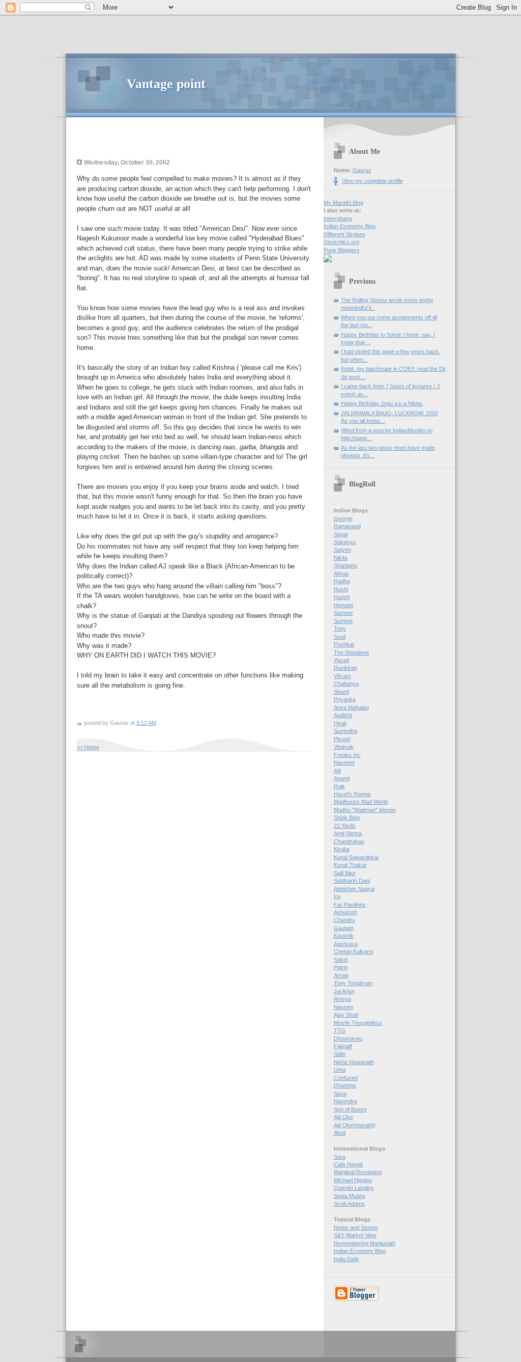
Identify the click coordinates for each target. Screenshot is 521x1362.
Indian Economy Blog (349, 226)
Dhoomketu (348, 1039)
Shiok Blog (347, 817)
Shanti (341, 692)
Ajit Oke (343, 1117)
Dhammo (345, 1085)
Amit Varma (348, 833)
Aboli (339, 1133)
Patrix (341, 967)
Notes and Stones (356, 1227)
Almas (341, 573)
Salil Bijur (345, 873)
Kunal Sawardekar (356, 857)
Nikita (341, 558)
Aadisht (343, 715)
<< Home (88, 747)
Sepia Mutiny (349, 1196)
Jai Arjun (344, 991)
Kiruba (342, 849)
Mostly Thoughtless (358, 1023)
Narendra (345, 1101)
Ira (337, 896)
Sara (339, 1157)
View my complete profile (372, 181)
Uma (339, 1070)
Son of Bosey (350, 1109)
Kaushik (344, 936)
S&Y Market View (355, 1235)
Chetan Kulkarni (353, 951)
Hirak (340, 723)
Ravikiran (345, 668)
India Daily (346, 1259)
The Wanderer (351, 652)
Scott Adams (349, 1204)
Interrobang (338, 218)
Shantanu (345, 565)
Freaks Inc (347, 755)
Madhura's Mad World (361, 802)
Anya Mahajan (351, 707)
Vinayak (344, 747)
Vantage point (166, 83)
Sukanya (345, 542)
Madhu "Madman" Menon (365, 810)
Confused (346, 1078)
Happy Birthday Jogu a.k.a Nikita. (382, 403)
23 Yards (345, 826)
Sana (340, 1094)
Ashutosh (345, 912)
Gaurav (362, 170)
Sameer (343, 613)
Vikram (342, 676)
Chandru (344, 920)
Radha (342, 581)
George (343, 518)
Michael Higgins (353, 1180)
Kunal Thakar (350, 865)
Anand (342, 778)
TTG (339, 1030)
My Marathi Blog (343, 203)
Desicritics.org (341, 242)
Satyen (342, 550)
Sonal (341, 534)
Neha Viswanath (354, 1062)
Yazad (341, 660)
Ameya (342, 999)
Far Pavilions (350, 905)
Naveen (343, 1007)
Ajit (337, 771)
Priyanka (345, 699)
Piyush (342, 739)
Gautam (344, 928)
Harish (342, 597)
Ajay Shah (346, 1015)
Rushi (341, 589)
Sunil (339, 637)
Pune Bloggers (342, 250)
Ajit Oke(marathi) (354, 1125)
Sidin (339, 1054)
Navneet (344, 762)
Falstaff (343, 1046)
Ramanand (347, 526)
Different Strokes (344, 234)
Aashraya (346, 944)
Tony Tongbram (353, 983)
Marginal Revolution (358, 1172)
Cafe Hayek (348, 1164)
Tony (340, 628)
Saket (341, 960)
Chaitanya (346, 683)
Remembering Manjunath (364, 1243)
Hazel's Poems (352, 794)
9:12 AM (146, 723)
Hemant (343, 605)
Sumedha (345, 731)
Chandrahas (349, 841)
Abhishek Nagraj (354, 889)
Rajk (339, 786)
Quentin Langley (354, 1188)
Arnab (341, 975)
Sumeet (343, 621)
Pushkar (344, 644)
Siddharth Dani (352, 881)
